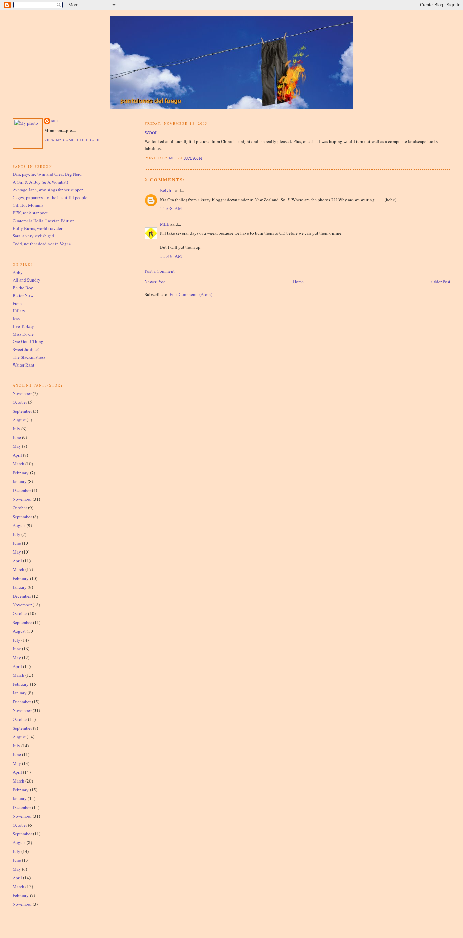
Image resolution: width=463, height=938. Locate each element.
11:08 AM (171, 208)
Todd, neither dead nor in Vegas (42, 244)
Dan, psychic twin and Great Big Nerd (47, 174)
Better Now (23, 295)
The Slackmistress (29, 357)
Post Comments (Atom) (191, 294)
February (21, 473)
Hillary (19, 311)
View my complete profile (73, 140)
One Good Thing (28, 341)
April (17, 455)
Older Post (440, 281)
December (22, 490)
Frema (18, 303)
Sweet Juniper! (26, 349)
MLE (164, 224)
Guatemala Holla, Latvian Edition (44, 220)
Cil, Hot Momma (28, 205)
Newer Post (155, 281)
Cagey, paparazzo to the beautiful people (50, 197)
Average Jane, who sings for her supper (48, 190)
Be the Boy (23, 288)
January (20, 481)
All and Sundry (26, 280)
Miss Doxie (23, 334)
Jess (16, 318)
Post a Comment (160, 271)
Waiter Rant (23, 365)
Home (298, 281)
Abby (18, 272)
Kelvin (166, 190)
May (17, 446)
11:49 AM (171, 256)
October (20, 402)
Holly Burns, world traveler (37, 228)
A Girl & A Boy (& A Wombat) (40, 182)
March (18, 464)
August (19, 420)
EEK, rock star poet (30, 213)
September (22, 411)
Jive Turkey (23, 326)
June (17, 437)
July (16, 428)
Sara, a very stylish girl (33, 236)
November (22, 393)
